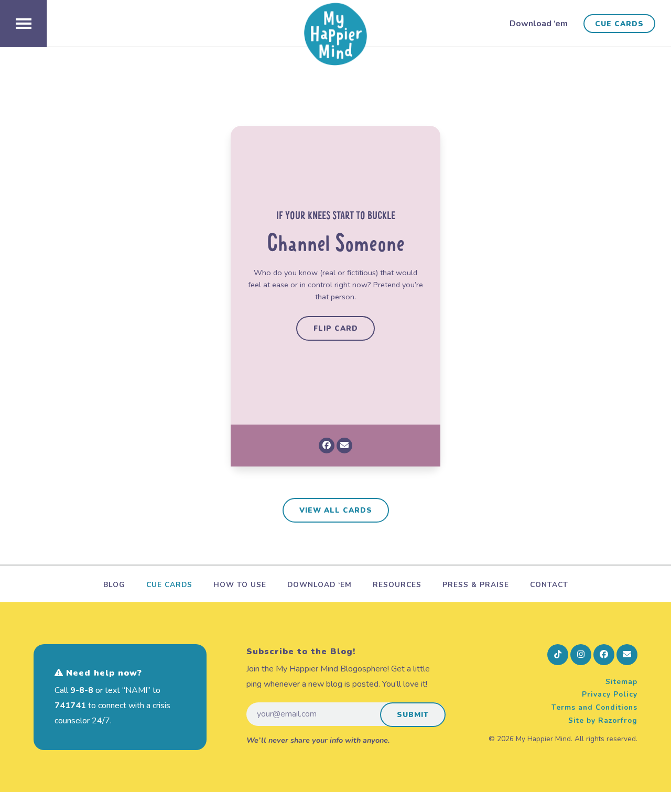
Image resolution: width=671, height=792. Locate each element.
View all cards (335, 510)
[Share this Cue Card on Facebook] (326, 445)
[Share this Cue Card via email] (344, 445)
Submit (413, 715)
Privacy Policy (609, 694)
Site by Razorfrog (602, 720)
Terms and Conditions (594, 707)
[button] (23, 23)
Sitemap (621, 682)
